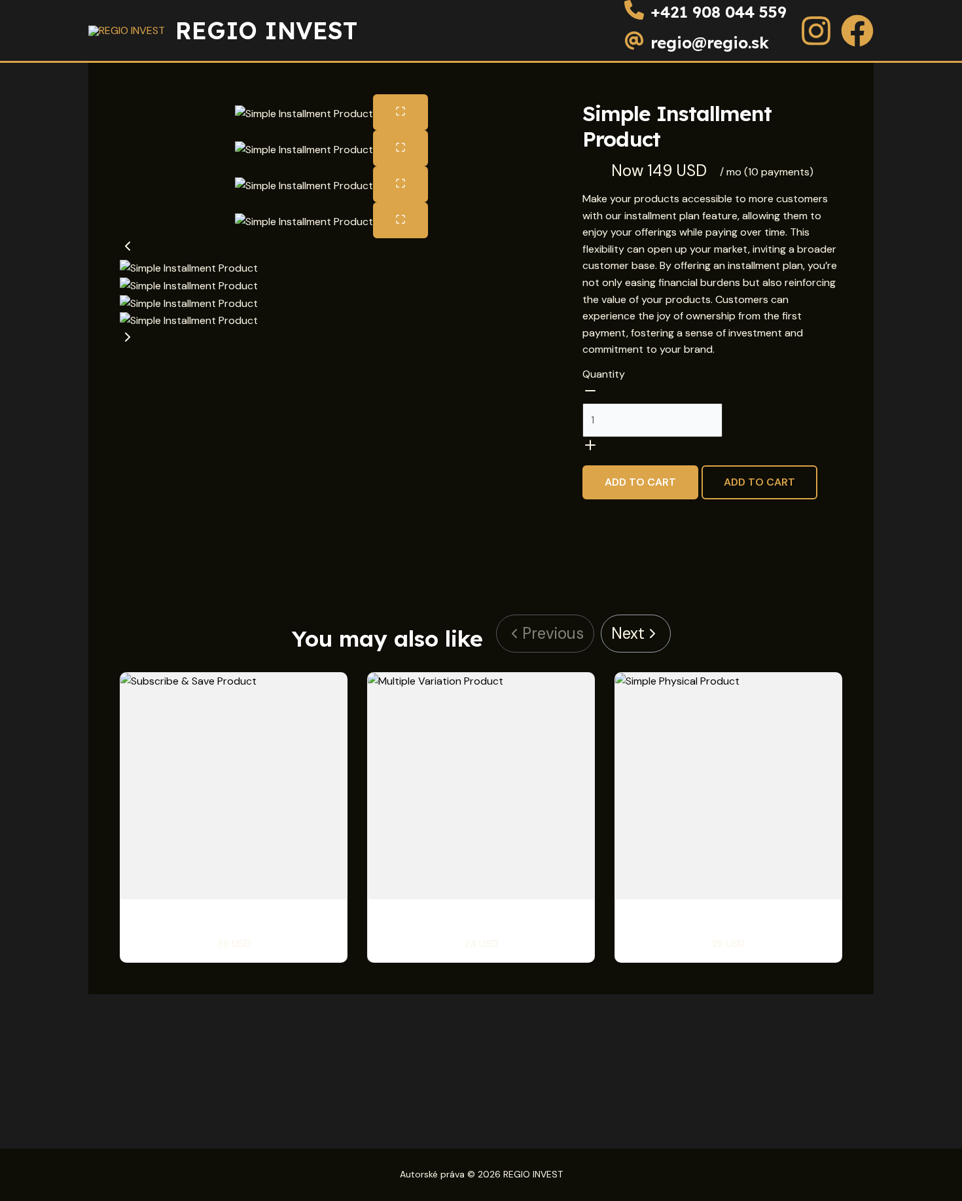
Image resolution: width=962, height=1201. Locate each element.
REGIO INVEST (266, 30)
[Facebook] (857, 30)
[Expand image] (400, 112)
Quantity (603, 374)
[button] (331, 248)
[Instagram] (816, 30)
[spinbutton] (652, 420)
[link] (636, 634)
